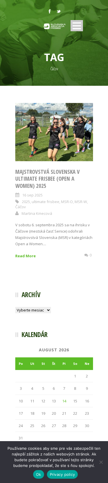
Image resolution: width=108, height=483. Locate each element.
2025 (26, 201)
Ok (38, 474)
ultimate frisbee (45, 201)
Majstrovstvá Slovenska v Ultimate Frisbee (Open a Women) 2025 (47, 179)
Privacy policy (62, 474)
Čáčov (20, 206)
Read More (25, 255)
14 (64, 401)
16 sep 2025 (32, 195)
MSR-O (67, 201)
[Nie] (101, 462)
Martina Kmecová (37, 213)
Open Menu (77, 25)
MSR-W (81, 201)
